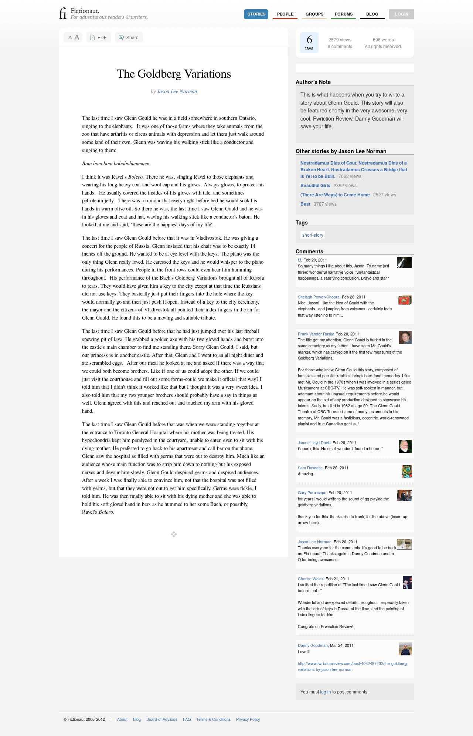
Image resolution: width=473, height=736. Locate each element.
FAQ (187, 719)
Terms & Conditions (213, 719)
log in (325, 691)
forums (344, 14)
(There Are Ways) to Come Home (335, 194)
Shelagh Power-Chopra (319, 297)
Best (305, 203)
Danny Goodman (313, 645)
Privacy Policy (248, 719)
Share (132, 37)
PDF (102, 37)
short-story (312, 235)
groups (314, 14)
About (122, 719)
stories (256, 14)
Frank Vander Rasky (315, 334)
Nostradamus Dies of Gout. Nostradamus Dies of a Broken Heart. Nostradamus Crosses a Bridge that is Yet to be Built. (353, 169)
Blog (372, 14)
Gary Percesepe (312, 492)
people (285, 14)
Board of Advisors (161, 719)
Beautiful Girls (315, 185)
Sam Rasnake (310, 467)
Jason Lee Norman (177, 91)
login (401, 14)
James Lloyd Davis (314, 442)
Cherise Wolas (310, 578)
